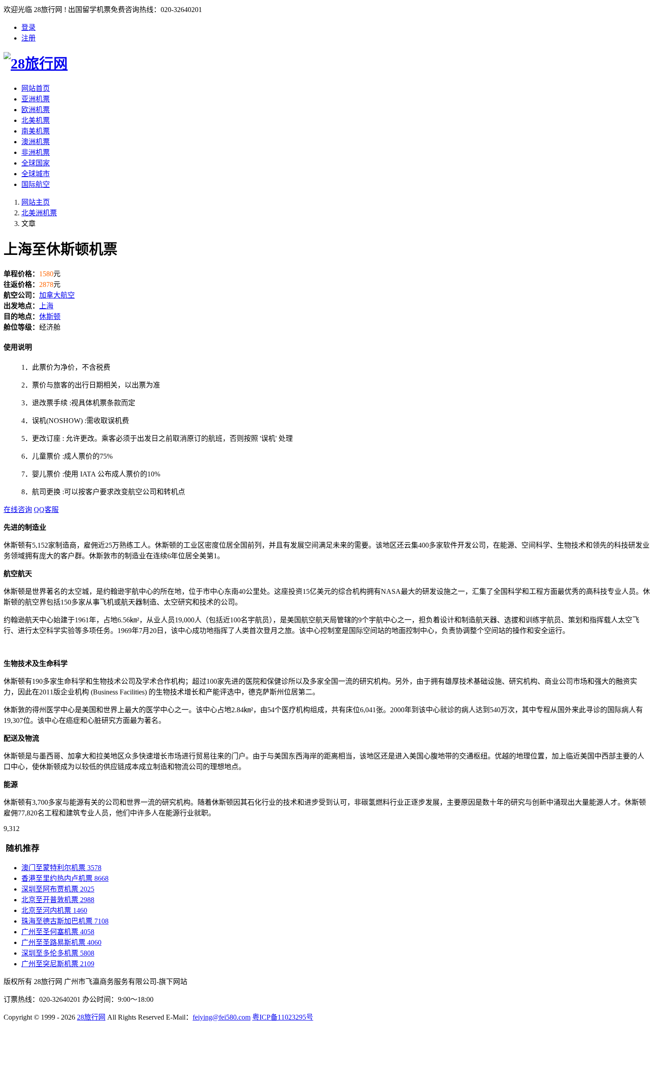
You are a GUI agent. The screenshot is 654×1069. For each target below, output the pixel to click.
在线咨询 (18, 509)
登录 (28, 27)
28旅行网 (91, 1017)
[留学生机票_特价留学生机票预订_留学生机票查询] (327, 62)
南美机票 (35, 131)
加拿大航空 (57, 295)
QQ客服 (46, 509)
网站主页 (35, 202)
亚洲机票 (35, 99)
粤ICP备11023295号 (282, 1017)
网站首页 (35, 88)
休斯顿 (50, 316)
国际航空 (35, 184)
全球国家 (35, 163)
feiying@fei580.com (221, 1017)
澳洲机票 (35, 141)
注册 (28, 38)
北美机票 (35, 120)
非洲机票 (35, 152)
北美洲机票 (39, 213)
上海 (46, 306)
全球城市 (35, 173)
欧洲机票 (35, 109)
